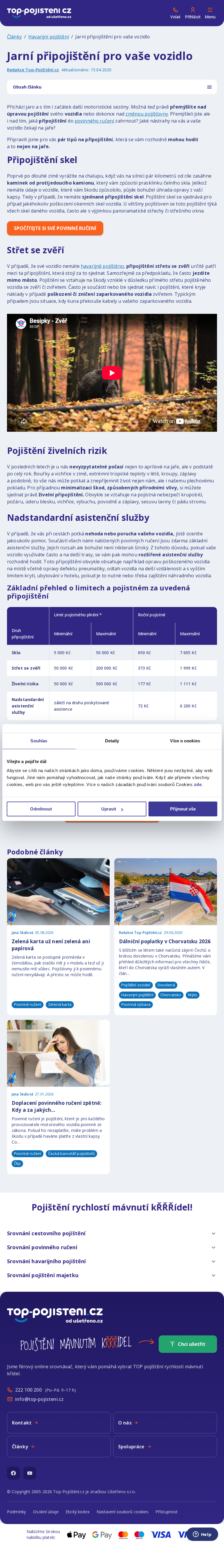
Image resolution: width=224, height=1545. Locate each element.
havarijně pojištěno (102, 266)
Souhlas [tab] (38, 740)
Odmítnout (41, 808)
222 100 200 (28, 1390)
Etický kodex (78, 1511)
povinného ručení (94, 121)
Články (14, 36)
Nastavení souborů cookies (122, 1511)
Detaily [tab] (112, 740)
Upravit (108, 808)
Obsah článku (27, 87)
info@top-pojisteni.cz (39, 1399)
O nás (125, 1423)
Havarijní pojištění (48, 36)
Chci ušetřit (191, 1344)
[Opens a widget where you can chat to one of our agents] (202, 1535)
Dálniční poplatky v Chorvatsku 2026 (165, 941)
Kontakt (22, 1423)
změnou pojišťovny (146, 114)
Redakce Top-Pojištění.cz (33, 69)
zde (198, 784)
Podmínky (16, 1511)
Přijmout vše (183, 808)
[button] (112, 1233)
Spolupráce (131, 1446)
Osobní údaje (46, 1511)
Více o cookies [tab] (185, 740)
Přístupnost (166, 1511)
